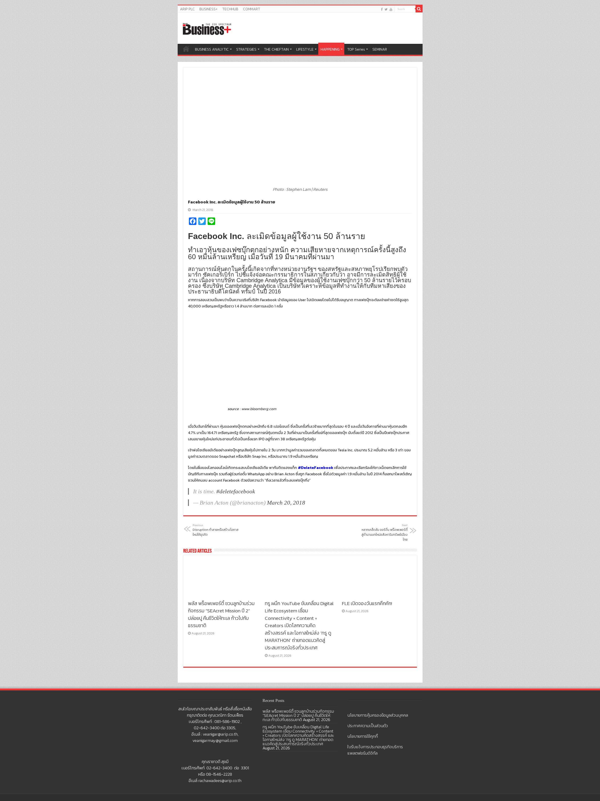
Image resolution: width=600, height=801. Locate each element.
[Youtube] (391, 9)
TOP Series (356, 49)
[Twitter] (386, 9)
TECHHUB (230, 9)
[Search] (419, 8)
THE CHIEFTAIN (276, 49)
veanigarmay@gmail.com (215, 740)
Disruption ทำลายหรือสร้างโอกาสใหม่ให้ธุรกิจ (215, 530)
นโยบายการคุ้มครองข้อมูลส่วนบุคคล (377, 715)
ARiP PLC (187, 9)
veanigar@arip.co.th (220, 734)
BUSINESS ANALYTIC (212, 49)
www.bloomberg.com (258, 409)
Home (186, 49)
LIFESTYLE (305, 49)
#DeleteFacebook (315, 467)
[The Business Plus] (207, 28)
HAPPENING (330, 49)
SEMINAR (379, 49)
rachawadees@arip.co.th (219, 780)
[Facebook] (381, 9)
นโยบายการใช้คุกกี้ (362, 736)
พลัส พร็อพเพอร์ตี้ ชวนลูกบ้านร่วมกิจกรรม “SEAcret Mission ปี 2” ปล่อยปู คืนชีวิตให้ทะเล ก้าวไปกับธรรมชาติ (221, 614)
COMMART (251, 9)
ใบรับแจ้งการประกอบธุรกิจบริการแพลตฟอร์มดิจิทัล (375, 750)
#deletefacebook (235, 491)
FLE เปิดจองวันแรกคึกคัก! (367, 603)
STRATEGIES (246, 49)
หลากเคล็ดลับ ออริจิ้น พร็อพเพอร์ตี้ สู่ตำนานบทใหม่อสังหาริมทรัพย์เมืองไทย (384, 532)
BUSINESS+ (208, 9)
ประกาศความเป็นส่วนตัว (367, 725)
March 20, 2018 (286, 502)
